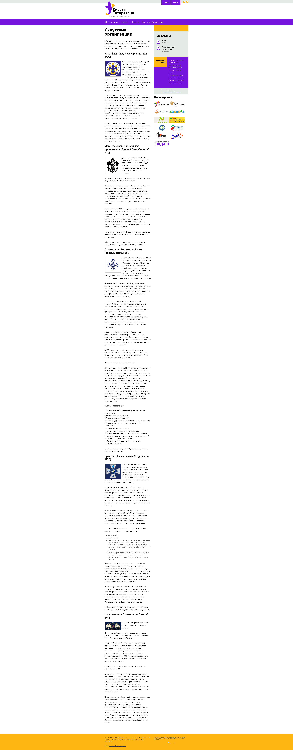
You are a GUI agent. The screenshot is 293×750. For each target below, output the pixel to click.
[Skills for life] (161, 101)
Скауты (135, 22)
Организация (111, 22)
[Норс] (161, 109)
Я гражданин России (175, 83)
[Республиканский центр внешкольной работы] (177, 125)
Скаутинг (172, 73)
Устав (164, 41)
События (125, 22)
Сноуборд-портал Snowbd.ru (164, 89)
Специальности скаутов (176, 80)
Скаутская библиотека (152, 22)
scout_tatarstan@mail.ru (117, 746)
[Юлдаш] (161, 141)
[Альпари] (161, 125)
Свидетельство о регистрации (168, 48)
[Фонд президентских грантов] (177, 101)
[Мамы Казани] (161, 117)
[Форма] (161, 133)
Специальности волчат (176, 78)
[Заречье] (177, 109)
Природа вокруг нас (175, 68)
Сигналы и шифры (175, 70)
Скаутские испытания (176, 75)
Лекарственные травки (176, 60)
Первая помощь (174, 63)
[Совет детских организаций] (177, 117)
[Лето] (177, 133)
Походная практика (175, 65)
